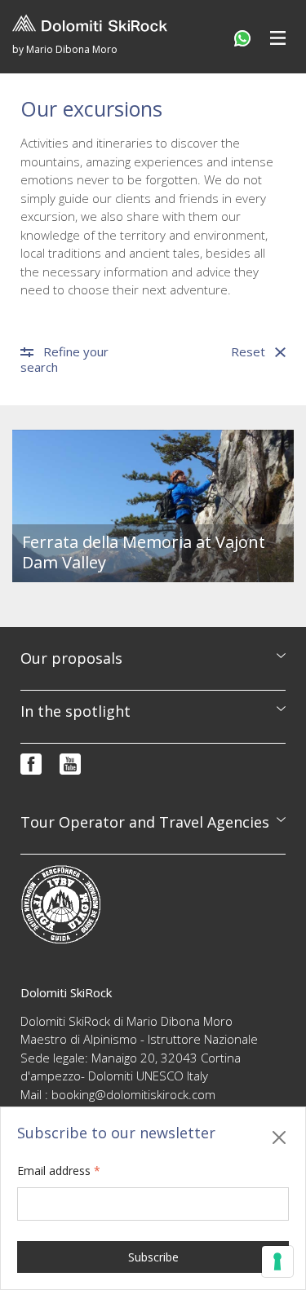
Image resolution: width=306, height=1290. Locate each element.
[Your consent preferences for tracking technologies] (277, 1261)
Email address (58, 1170)
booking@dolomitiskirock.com (133, 1094)
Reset (248, 352)
